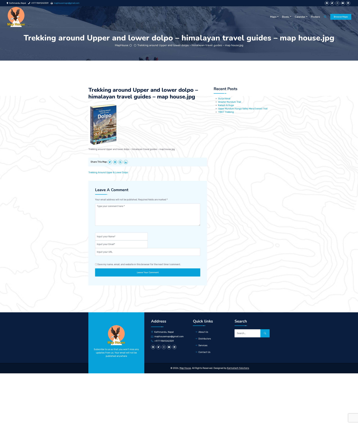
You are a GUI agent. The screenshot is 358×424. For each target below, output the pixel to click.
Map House (185, 368)
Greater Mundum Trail (229, 102)
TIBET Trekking (226, 112)
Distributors (204, 338)
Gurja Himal (224, 98)
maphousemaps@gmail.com (66, 3)
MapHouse (121, 45)
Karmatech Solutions (238, 368)
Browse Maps (341, 16)
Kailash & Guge (226, 105)
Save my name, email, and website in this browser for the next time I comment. (139, 264)
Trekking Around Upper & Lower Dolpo (108, 172)
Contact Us (204, 352)
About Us (203, 332)
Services (202, 345)
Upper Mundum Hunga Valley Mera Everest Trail (243, 108)
